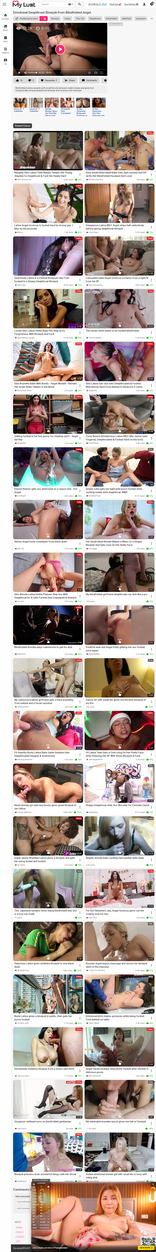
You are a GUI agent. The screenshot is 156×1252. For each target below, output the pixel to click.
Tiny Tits (80, 18)
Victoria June (23, 1023)
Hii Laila (20, 601)
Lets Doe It (21, 1129)
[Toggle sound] (34, 1184)
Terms (19, 1227)
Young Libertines (24, 812)
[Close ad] (153, 1184)
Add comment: (22, 1196)
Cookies (20, 1237)
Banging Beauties (24, 759)
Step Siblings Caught (26, 338)
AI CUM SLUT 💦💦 (98, 4)
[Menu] (144, 4)
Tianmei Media (95, 338)
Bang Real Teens (24, 390)
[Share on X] (101, 26)
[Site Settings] (152, 4)
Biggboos (93, 390)
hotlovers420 (22, 707)
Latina (67, 18)
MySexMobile (94, 654)
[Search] (80, 4)
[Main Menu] (4, 4)
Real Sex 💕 (115, 4)
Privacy (20, 1232)
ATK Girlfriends (95, 1076)
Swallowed (93, 812)
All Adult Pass (95, 496)
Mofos (20, 232)
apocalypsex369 (96, 759)
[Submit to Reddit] (95, 26)
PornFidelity (94, 443)
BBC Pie (20, 549)
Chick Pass (93, 232)
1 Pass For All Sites (97, 970)
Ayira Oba (21, 285)
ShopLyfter (21, 443)
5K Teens (21, 865)
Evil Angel (21, 496)
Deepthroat (95, 18)
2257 (18, 1241)
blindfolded (111, 18)
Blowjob (55, 18)
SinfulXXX (21, 654)
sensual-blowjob (144, 18)
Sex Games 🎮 (131, 4)
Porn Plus (93, 918)
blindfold (126, 18)
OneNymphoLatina (29, 18)
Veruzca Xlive (23, 1076)
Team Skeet (94, 1023)
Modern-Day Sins (96, 179)
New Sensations (24, 179)
